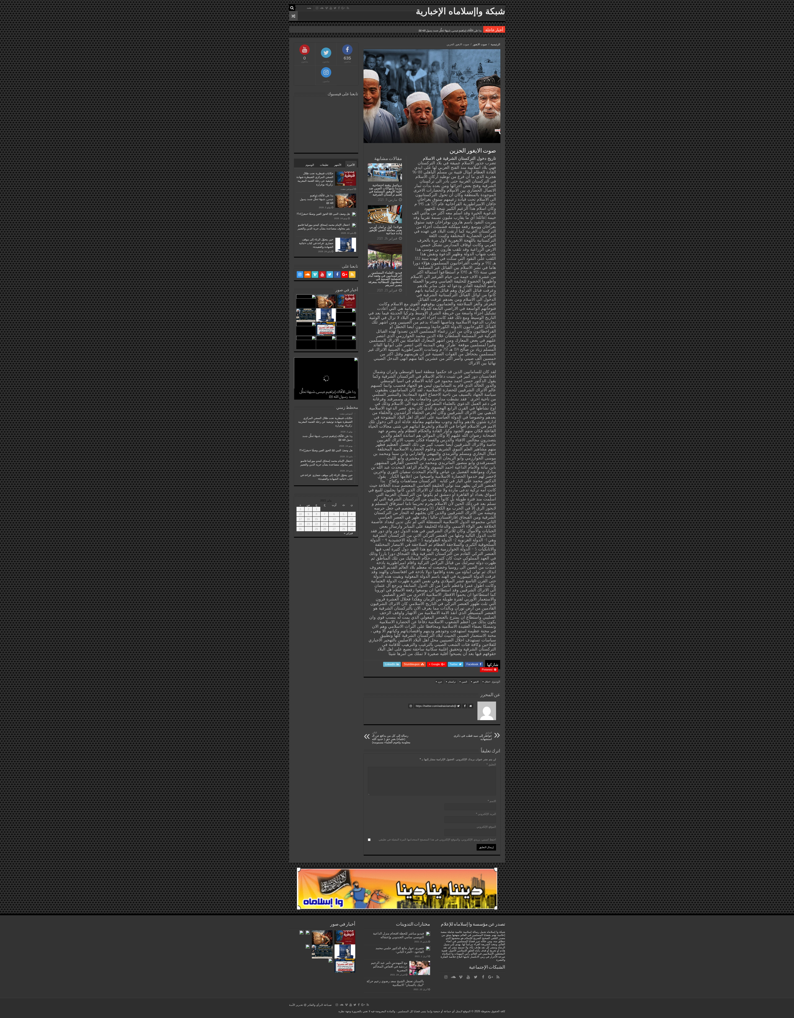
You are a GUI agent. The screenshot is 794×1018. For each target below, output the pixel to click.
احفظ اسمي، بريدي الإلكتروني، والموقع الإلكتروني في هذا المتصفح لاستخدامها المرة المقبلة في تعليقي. (437, 839)
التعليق (491, 764)
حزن (440, 681)
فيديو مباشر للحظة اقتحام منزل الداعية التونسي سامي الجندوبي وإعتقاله (398, 935)
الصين (464, 681)
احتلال (487, 681)
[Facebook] (339, 8)
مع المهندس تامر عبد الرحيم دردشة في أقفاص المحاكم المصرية (389, 966)
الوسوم (310, 164)
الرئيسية (495, 44)
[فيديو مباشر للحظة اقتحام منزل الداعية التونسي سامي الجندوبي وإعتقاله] (428, 934)
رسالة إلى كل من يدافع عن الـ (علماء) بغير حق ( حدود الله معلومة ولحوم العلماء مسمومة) (391, 737)
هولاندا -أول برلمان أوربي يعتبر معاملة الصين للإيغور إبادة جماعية (385, 230)
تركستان (452, 681)
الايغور (476, 681)
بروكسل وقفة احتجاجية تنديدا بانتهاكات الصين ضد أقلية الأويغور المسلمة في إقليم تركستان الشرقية (385, 189)
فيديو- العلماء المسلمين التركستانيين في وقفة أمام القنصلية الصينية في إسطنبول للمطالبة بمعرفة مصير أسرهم (385, 279)
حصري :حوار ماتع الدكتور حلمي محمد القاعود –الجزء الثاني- (399, 950)
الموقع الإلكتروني (486, 826)
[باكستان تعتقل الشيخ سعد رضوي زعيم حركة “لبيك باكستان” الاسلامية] (428, 981)
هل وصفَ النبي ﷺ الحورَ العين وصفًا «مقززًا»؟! (456, 30)
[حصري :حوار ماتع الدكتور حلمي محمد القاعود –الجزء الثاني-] (428, 948)
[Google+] (343, 8)
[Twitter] (335, 8)
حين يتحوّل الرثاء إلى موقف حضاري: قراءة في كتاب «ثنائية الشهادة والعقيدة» (316, 243)
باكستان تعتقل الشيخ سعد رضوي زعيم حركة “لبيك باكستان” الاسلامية (395, 983)
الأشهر (337, 164)
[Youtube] (330, 8)
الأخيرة (351, 164)
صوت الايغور (480, 44)
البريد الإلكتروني (486, 813)
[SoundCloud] (321, 8)
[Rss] (347, 8)
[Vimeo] (326, 8)
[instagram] (317, 8)
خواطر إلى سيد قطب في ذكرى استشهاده (473, 736)
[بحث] (292, 8)
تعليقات (324, 164)
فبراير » (348, 533)
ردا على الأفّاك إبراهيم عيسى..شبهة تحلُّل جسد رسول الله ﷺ (316, 199)
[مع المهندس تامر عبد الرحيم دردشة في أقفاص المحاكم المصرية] (419, 968)
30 (308, 529)
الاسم (492, 801)
